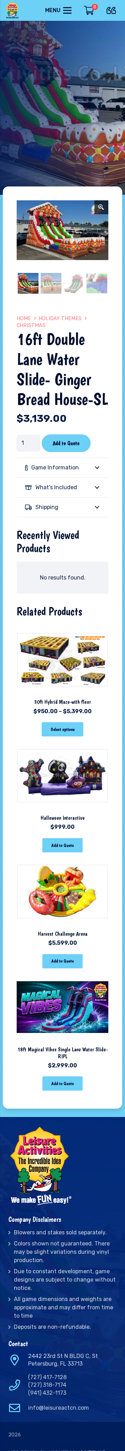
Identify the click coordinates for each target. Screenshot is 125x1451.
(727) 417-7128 (47, 1377)
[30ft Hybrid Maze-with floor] (62, 629)
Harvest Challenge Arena (63, 934)
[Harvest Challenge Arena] (62, 861)
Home (24, 319)
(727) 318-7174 (47, 1385)
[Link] (13, 10)
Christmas (31, 325)
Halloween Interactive (63, 818)
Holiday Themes (60, 319)
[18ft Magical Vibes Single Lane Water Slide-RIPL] (62, 977)
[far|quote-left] (113, 9)
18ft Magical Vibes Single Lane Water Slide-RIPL (62, 1052)
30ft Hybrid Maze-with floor (62, 702)
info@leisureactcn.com (58, 1407)
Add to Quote (66, 443)
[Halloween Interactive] (62, 745)
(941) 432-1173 (47, 1393)
